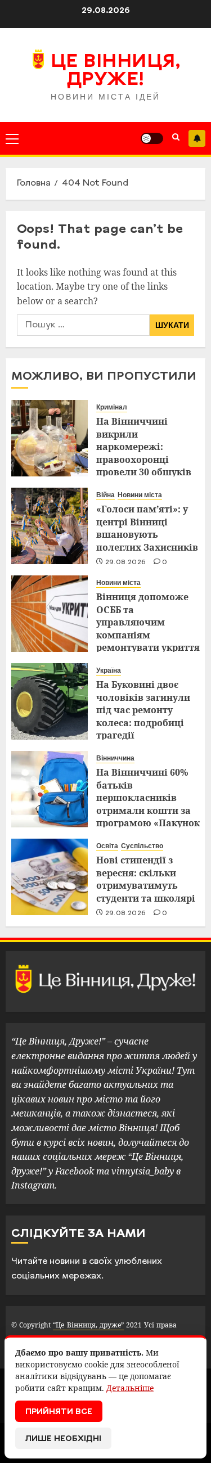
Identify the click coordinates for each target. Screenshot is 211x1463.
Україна (108, 670)
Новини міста (140, 495)
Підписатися (196, 138)
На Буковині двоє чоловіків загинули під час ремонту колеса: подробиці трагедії (143, 709)
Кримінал (111, 407)
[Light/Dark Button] (152, 138)
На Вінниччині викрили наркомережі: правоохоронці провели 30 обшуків (143, 446)
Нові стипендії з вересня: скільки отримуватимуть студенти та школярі (145, 879)
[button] (12, 138)
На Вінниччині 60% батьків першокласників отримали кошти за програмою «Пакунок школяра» (148, 803)
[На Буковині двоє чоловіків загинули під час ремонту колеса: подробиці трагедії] (49, 701)
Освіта (107, 846)
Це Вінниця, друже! (116, 71)
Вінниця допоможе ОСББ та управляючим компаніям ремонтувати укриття (148, 622)
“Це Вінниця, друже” (88, 1325)
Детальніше (130, 1388)
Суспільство (142, 846)
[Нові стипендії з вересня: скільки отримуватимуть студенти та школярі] (49, 877)
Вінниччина (115, 758)
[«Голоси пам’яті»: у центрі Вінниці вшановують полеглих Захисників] (49, 526)
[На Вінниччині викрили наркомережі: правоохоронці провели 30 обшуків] (49, 438)
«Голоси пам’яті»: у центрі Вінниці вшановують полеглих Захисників (147, 528)
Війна (105, 495)
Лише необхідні (63, 1439)
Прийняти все (58, 1412)
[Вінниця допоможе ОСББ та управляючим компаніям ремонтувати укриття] (49, 613)
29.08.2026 (125, 562)
